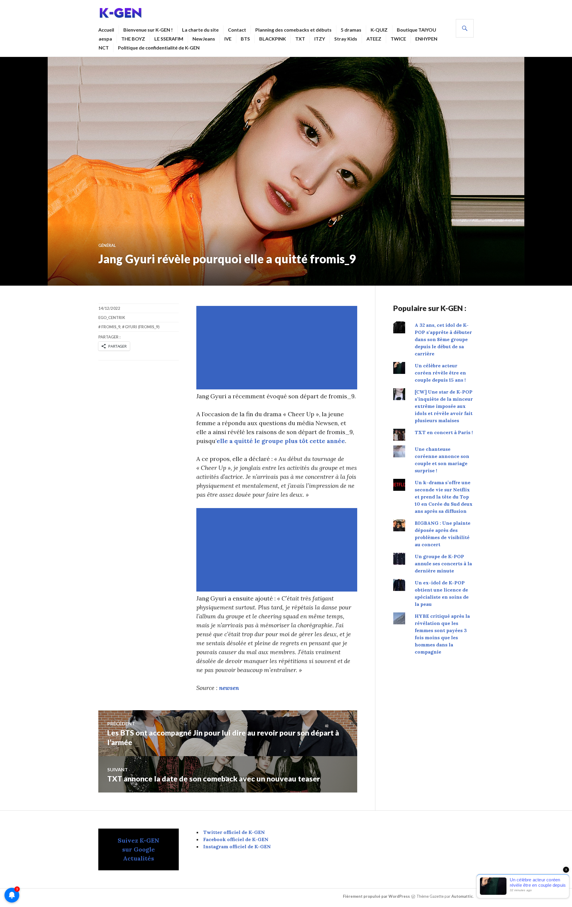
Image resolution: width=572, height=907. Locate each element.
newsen (229, 687)
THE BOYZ (133, 38)
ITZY (319, 38)
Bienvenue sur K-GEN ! (148, 29)
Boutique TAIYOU (416, 29)
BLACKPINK (272, 38)
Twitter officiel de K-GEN (234, 832)
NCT (104, 47)
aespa (105, 38)
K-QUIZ (379, 29)
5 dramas (351, 29)
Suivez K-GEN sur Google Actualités (138, 849)
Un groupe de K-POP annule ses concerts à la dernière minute (443, 563)
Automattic (462, 896)
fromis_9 (110, 326)
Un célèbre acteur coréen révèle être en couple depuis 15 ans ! (440, 373)
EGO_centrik (111, 317)
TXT (300, 38)
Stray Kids (345, 38)
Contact (237, 29)
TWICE (398, 38)
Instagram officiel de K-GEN (237, 846)
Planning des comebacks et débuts (293, 29)
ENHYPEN (426, 38)
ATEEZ (373, 38)
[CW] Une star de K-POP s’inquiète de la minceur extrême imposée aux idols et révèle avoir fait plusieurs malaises (444, 406)
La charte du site (200, 29)
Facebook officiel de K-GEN (235, 839)
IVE (227, 38)
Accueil (106, 29)
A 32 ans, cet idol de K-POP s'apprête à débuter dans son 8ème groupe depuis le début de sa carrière (443, 339)
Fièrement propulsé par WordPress (376, 896)
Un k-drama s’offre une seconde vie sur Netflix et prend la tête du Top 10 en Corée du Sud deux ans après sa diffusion (443, 496)
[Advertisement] (278, 347)
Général (107, 245)
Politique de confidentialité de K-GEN (159, 47)
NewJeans (203, 38)
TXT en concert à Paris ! (444, 432)
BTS (245, 38)
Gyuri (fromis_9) (142, 326)
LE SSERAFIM (168, 38)
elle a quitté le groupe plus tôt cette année (281, 441)
